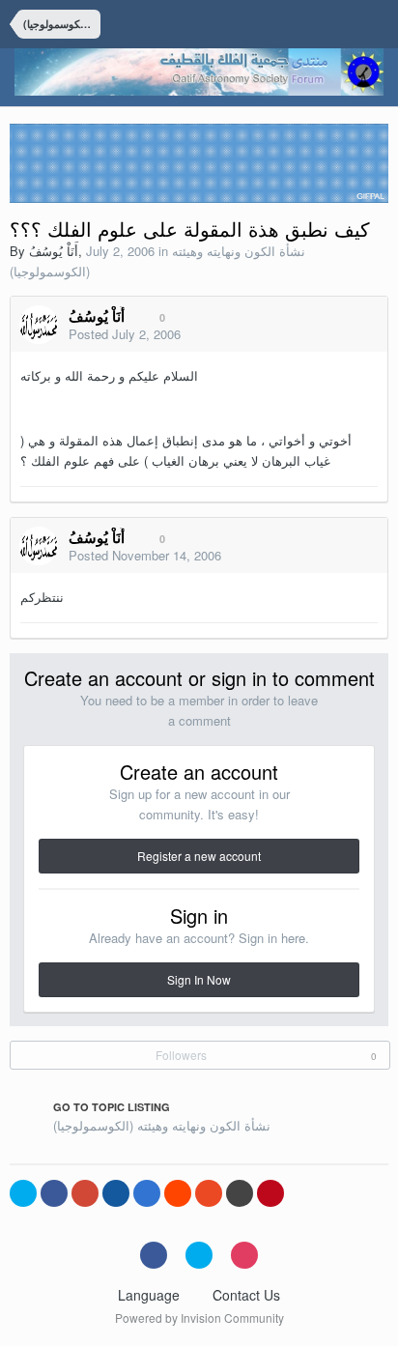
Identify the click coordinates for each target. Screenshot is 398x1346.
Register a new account (199, 855)
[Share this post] (368, 335)
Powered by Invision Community (199, 1317)
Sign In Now (199, 979)
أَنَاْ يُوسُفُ (53, 251)
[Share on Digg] (115, 1193)
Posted (125, 334)
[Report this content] (345, 335)
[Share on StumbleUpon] (208, 1193)
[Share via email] (239, 1193)
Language (151, 1294)
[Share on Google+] (85, 1193)
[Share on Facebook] (54, 1193)
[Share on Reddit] (177, 1193)
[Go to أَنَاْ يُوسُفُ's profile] (38, 324)
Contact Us (246, 1294)
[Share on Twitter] (23, 1193)
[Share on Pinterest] (270, 1193)
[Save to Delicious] (146, 1193)
